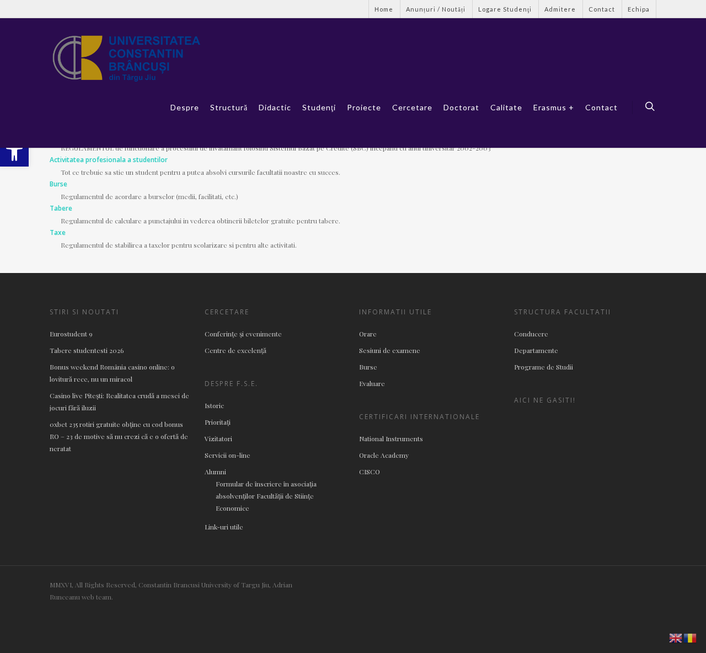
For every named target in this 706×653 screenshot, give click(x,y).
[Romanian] (690, 637)
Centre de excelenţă (235, 350)
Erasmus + (553, 107)
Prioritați (218, 422)
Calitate (506, 107)
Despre (184, 107)
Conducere (531, 333)
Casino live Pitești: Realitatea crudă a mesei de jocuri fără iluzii (119, 401)
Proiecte (364, 107)
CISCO (369, 471)
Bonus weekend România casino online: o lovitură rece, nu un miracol (112, 372)
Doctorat (461, 107)
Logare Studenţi (505, 9)
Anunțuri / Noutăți (436, 9)
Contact (602, 9)
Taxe (58, 232)
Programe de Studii (543, 366)
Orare (368, 333)
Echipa (639, 9)
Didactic (275, 107)
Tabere (61, 208)
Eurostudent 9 (71, 333)
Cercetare (412, 107)
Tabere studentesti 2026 (87, 350)
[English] (676, 637)
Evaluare (372, 383)
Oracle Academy (384, 455)
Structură (229, 107)
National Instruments (391, 438)
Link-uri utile (224, 526)
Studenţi (319, 107)
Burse (58, 184)
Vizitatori (218, 438)
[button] (14, 152)
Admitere (560, 9)
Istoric (214, 405)
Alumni (215, 471)
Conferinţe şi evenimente (243, 333)
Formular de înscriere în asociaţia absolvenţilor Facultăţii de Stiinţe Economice (266, 495)
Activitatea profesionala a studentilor (109, 159)
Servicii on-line (227, 455)
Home (384, 9)
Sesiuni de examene (389, 350)
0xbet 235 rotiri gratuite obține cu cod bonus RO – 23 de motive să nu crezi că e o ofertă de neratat (119, 436)
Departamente (536, 350)
